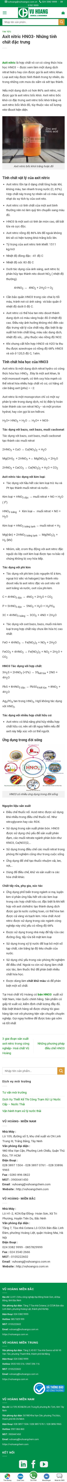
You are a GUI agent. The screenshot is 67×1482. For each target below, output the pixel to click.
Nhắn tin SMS (60, 1480)
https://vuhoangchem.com (15, 1444)
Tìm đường (7, 1480)
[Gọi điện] (33, 1475)
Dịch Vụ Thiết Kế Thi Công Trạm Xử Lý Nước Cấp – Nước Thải (31, 1102)
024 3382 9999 (49, 1)
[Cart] (63, 12)
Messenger (46, 1480)
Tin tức (6, 31)
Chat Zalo (20, 1480)
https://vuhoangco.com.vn (15, 1334)
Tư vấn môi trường (14, 1092)
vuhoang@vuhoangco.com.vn (22, 1)
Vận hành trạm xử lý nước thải (21, 1111)
